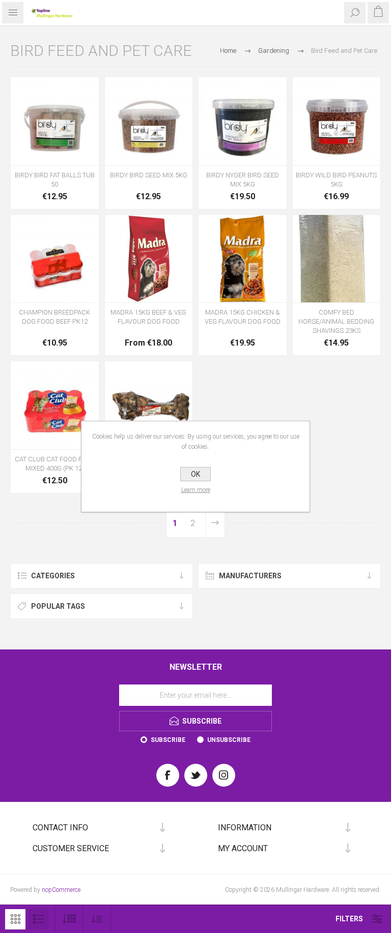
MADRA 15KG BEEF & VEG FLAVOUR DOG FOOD (148, 316)
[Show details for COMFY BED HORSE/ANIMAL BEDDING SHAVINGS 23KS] (337, 259)
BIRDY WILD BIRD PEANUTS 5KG (336, 179)
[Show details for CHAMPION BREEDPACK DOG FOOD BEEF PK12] (55, 259)
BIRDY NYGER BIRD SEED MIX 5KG (242, 179)
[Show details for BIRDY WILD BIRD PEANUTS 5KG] (337, 121)
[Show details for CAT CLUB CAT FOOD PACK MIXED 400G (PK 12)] (55, 405)
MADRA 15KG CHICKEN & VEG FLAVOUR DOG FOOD (243, 316)
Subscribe (168, 739)
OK (195, 474)
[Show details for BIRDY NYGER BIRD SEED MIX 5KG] (243, 121)
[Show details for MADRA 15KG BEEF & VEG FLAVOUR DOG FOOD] (149, 259)
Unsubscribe (228, 739)
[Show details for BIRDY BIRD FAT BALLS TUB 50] (55, 121)
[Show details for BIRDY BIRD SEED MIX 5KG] (149, 121)
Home (228, 50)
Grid (15, 919)
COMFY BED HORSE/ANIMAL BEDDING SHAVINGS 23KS (336, 321)
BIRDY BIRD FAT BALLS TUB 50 (55, 179)
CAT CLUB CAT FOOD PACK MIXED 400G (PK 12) (55, 463)
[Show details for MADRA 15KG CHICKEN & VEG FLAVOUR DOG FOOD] (243, 259)
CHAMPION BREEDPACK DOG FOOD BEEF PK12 (54, 316)
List (38, 919)
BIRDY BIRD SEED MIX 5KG (148, 175)
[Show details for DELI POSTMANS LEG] (149, 405)
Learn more (195, 489)
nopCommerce (61, 889)
